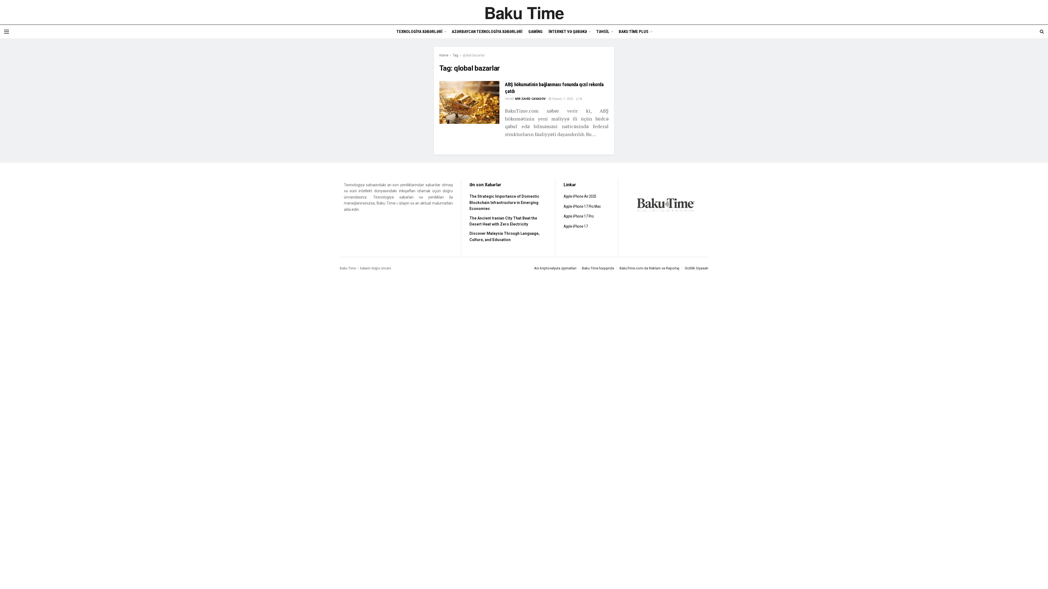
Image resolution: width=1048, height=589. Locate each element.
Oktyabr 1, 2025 (562, 99)
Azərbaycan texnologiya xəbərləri (487, 31)
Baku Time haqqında (598, 268)
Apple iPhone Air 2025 (580, 196)
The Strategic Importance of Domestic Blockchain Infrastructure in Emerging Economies (504, 202)
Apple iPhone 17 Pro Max (582, 206)
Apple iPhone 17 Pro (579, 216)
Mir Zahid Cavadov (530, 99)
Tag (455, 55)
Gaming (535, 31)
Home (443, 55)
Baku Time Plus (633, 31)
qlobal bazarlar (474, 55)
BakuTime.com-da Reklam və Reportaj (649, 268)
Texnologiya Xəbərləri (419, 31)
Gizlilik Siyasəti (696, 268)
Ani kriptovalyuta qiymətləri (555, 268)
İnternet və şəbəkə (568, 31)
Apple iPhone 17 (576, 226)
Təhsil (602, 31)
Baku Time (524, 12)
